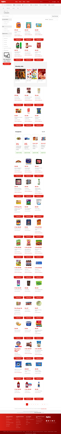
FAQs (27, 424)
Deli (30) (5, 42)
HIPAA (31, 431)
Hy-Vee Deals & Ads (38, 418)
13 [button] (44, 404)
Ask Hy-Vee (7, 417)
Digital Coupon (6, 21)
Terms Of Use (27, 431)
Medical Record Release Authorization (38, 431)
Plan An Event (18, 427)
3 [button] (31, 404)
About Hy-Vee (28, 417)
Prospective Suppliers (50, 431)
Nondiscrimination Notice (28, 433)
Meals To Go (17, 419)
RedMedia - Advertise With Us (30, 419)
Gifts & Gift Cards (18, 424)
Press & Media (8, 424)
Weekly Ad (5, 28)
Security (24, 431)
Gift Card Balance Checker (9, 422)
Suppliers (55, 431)
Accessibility (34, 433)
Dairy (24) (5, 40)
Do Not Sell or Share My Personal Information (15, 431)
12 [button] (42, 404)
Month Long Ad (6, 30)
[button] (18, 39)
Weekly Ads (8, 8)
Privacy (8, 431)
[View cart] (58, 2)
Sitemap (4, 431)
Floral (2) (5, 44)
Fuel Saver (5, 23)
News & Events (28, 422)
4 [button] (33, 404)
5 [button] (35, 404)
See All (43, 131)
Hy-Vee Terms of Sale (37, 412)
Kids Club (37, 423)
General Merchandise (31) (7, 48)
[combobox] (44, 2)
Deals (3, 8)
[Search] (49, 1)
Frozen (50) (6, 46)
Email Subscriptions (9, 419)
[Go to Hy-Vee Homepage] (4, 2)
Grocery (17, 417)
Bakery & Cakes (18, 422)
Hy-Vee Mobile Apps (39, 421)
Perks (18, 8)
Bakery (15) (5, 38)
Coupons (13, 8)
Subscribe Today (43, 408)
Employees (45, 431)
